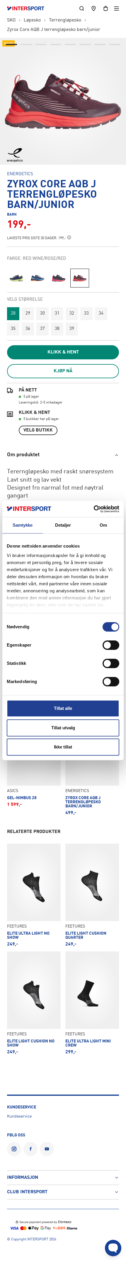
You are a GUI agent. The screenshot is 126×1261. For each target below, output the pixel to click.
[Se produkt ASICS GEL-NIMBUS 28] (34, 761)
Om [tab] (103, 525)
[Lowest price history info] (69, 237)
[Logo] (28, 8)
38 (57, 329)
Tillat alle (63, 708)
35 (13, 329)
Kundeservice (19, 1116)
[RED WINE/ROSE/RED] (79, 278)
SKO (11, 20)
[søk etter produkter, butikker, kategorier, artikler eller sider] (82, 8)
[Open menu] (116, 8)
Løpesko (32, 20)
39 (71, 329)
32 (71, 313)
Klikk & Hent (63, 352)
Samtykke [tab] (23, 525)
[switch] (111, 645)
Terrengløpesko (65, 20)
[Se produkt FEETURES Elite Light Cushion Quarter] (92, 895)
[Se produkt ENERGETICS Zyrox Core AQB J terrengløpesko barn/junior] (92, 761)
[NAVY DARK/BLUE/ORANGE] (37, 278)
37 (42, 329)
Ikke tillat (63, 746)
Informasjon (22, 1177)
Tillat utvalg (63, 727)
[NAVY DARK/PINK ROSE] (58, 278)
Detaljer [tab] (63, 525)
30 (42, 313)
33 (86, 313)
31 (57, 313)
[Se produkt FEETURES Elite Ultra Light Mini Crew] (92, 1003)
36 (27, 329)
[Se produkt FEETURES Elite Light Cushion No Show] (34, 1003)
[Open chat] (113, 1248)
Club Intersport (27, 1192)
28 (13, 313)
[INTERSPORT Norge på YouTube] (47, 1149)
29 (27, 313)
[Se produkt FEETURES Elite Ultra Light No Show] (34, 895)
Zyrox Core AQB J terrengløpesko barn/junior (53, 29)
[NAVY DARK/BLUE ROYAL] (16, 278)
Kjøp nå (63, 371)
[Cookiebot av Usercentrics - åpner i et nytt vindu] (93, 509)
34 (101, 313)
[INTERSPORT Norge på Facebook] (30, 1149)
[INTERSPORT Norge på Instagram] (14, 1149)
